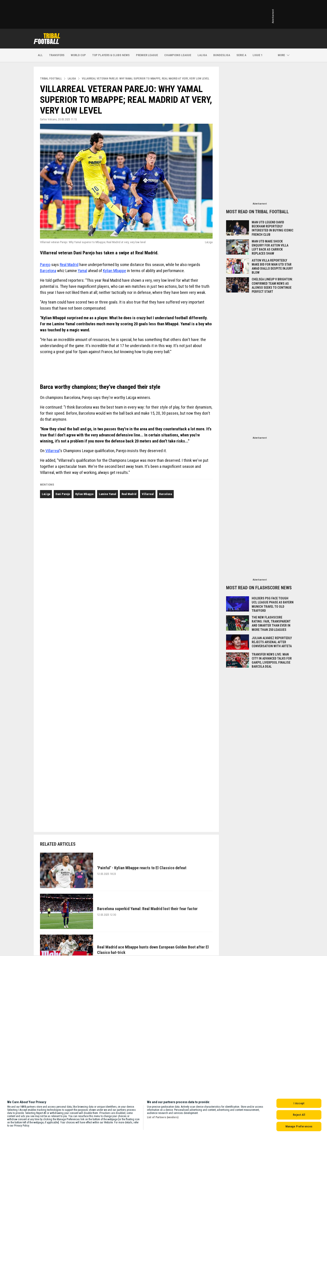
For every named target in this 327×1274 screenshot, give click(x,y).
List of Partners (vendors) (162, 1117)
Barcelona (48, 270)
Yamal (82, 270)
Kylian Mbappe (114, 270)
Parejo (45, 264)
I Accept (299, 1103)
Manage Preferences (298, 1126)
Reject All (299, 1114)
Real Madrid (69, 264)
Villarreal (52, 450)
